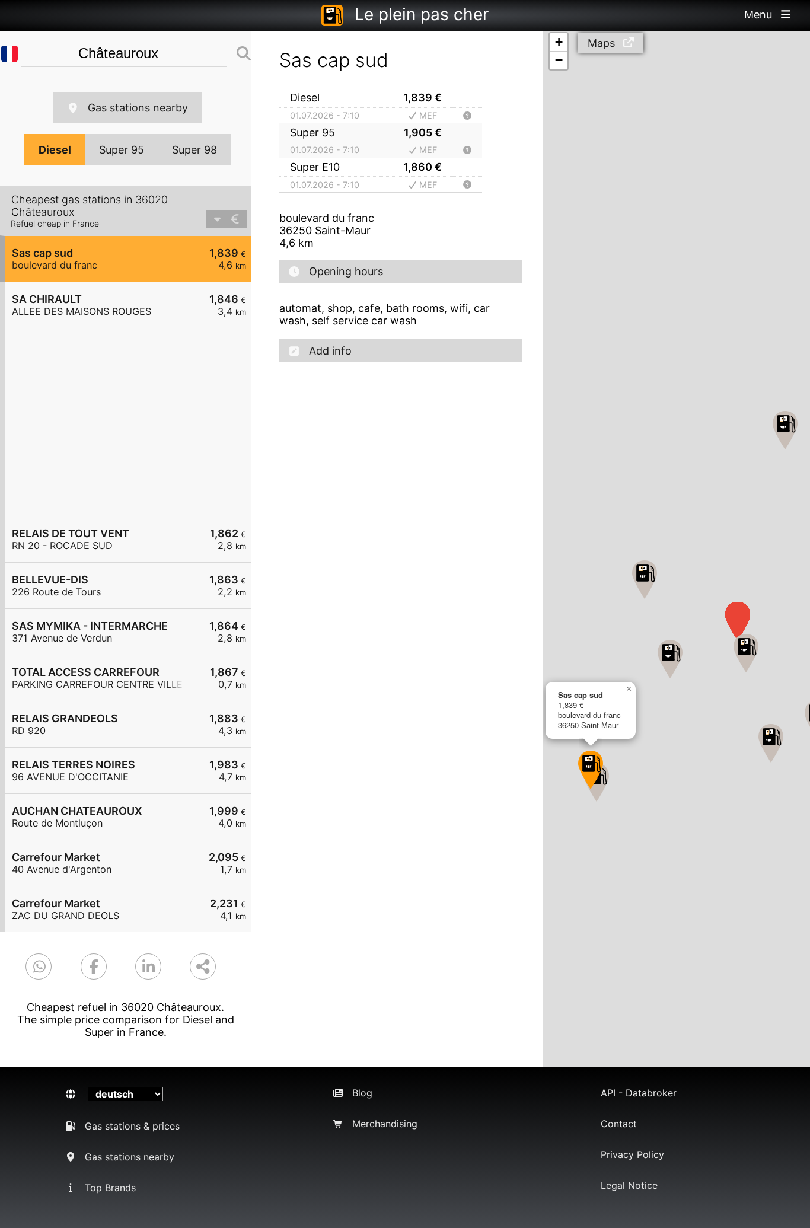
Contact (619, 1124)
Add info (330, 351)
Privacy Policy (632, 1154)
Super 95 (121, 149)
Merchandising (384, 1124)
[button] (590, 770)
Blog (362, 1093)
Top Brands (110, 1188)
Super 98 (194, 149)
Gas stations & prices (132, 1126)
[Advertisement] (134, 422)
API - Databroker (639, 1093)
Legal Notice (629, 1185)
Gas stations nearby (138, 107)
